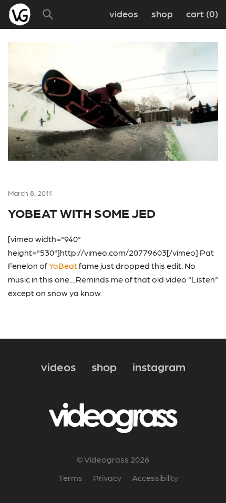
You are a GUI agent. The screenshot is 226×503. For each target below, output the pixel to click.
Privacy (107, 478)
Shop (162, 13)
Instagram (159, 366)
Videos (123, 13)
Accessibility (155, 478)
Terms (70, 478)
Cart (200, 13)
